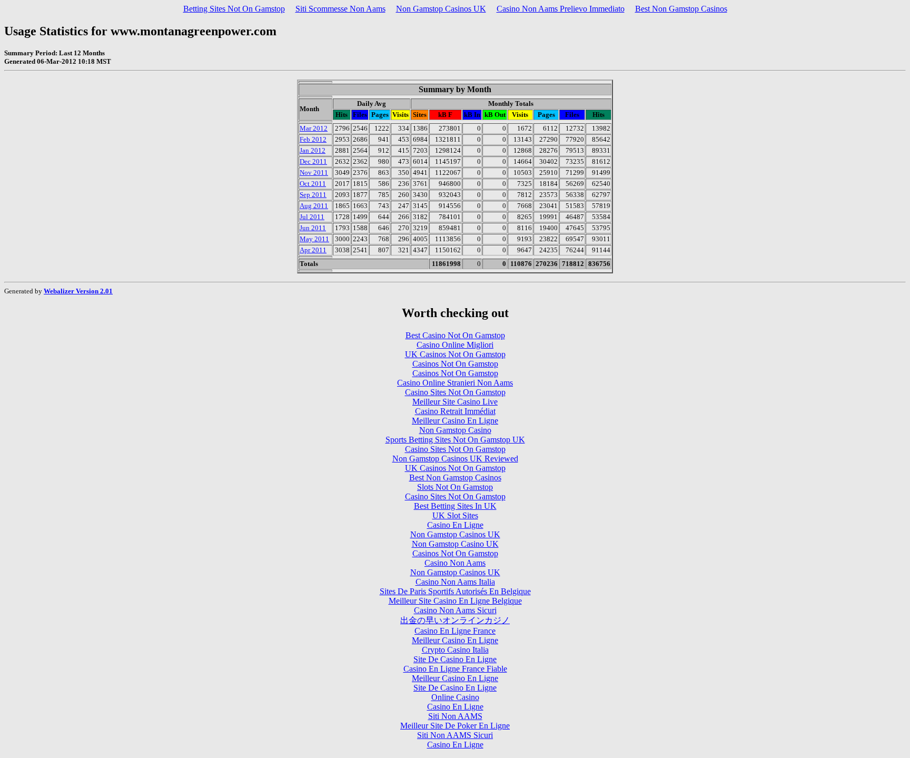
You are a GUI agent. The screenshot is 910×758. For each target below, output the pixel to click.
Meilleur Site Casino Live (455, 401)
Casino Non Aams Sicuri (455, 610)
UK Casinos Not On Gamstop (455, 354)
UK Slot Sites (455, 515)
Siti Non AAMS (455, 716)
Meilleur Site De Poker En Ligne (455, 725)
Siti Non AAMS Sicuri (455, 735)
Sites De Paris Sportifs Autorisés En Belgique (455, 591)
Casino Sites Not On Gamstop (455, 392)
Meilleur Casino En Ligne (455, 420)
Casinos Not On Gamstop (455, 363)
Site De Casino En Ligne (455, 659)
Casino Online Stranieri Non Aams (455, 382)
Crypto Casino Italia (455, 649)
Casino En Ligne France (455, 630)
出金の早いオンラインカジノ (455, 620)
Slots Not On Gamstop (455, 487)
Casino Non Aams (455, 562)
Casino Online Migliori (455, 344)
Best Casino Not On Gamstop (455, 335)
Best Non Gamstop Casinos (681, 8)
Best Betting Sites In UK (455, 505)
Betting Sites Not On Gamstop (234, 8)
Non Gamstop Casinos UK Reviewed (455, 458)
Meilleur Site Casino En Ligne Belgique (455, 600)
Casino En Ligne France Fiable (455, 668)
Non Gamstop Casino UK (455, 543)
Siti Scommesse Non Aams (340, 8)
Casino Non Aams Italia (455, 581)
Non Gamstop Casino (455, 430)
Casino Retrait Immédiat (455, 411)
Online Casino (455, 697)
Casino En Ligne (455, 524)
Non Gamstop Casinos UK (441, 8)
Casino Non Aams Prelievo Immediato (561, 8)
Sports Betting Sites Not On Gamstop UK (455, 439)
